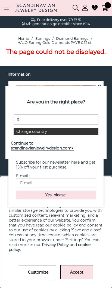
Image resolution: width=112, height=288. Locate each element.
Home (23, 38)
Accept (76, 272)
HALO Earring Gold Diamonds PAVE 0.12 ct (54, 43)
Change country (31, 131)
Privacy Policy (55, 244)
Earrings (42, 38)
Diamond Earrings (72, 38)
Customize (38, 272)
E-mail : (23, 176)
